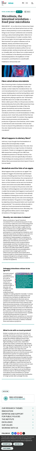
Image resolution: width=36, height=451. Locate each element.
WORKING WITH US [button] (10, 428)
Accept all (6, 444)
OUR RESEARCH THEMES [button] (12, 408)
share (28, 11)
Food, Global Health (8, 11)
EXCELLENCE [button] (7, 422)
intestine (5, 391)
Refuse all (18, 444)
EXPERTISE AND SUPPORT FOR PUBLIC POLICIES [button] (12, 415)
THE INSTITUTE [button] (8, 419)
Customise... (7, 448)
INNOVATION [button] (7, 411)
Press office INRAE (16, 397)
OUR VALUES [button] (7, 425)
